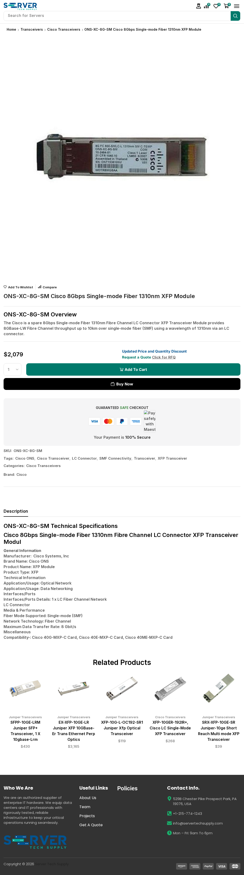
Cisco (21, 474)
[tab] (16, 512)
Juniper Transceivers (25, 717)
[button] (198, 6)
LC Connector (84, 458)
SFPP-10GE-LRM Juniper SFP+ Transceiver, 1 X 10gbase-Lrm (25, 731)
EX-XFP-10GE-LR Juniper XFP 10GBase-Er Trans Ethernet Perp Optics (73, 731)
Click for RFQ (164, 357)
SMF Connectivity (115, 458)
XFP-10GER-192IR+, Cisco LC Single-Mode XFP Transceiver (170, 728)
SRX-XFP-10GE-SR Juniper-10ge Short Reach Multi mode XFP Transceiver (218, 731)
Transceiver (144, 458)
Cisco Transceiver (53, 458)
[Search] (235, 16)
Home (11, 29)
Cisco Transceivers (63, 29)
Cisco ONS (24, 458)
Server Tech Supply (52, 863)
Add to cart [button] (25, 690)
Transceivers (31, 29)
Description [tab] (16, 511)
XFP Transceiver (172, 458)
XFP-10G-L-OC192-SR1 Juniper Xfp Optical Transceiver (122, 728)
